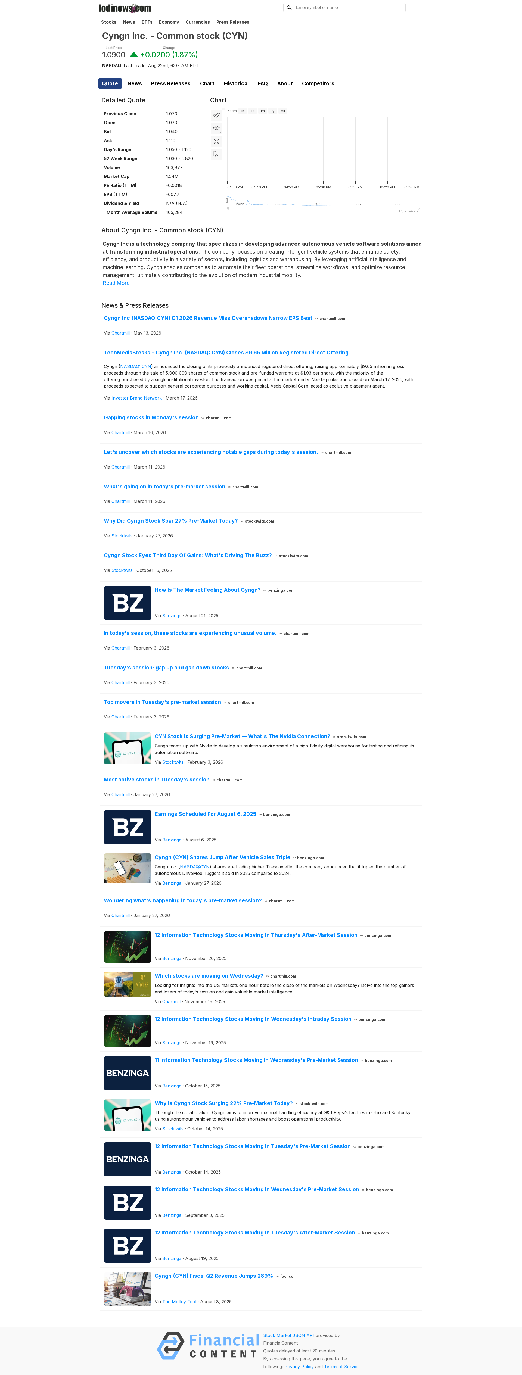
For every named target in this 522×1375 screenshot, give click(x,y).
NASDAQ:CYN (195, 866)
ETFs (147, 22)
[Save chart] (216, 154)
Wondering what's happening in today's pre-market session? (199, 900)
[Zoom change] (216, 128)
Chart (207, 83)
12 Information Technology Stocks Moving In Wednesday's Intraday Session (270, 1019)
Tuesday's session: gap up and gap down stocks (183, 667)
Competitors (318, 83)
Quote (110, 83)
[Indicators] (216, 115)
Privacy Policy (299, 1366)
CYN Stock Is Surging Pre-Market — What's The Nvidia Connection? (260, 736)
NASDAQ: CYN (135, 366)
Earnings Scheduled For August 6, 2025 (222, 814)
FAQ (263, 83)
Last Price (114, 48)
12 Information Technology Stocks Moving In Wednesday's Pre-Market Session (274, 1189)
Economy (169, 22)
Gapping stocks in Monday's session (168, 417)
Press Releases (232, 22)
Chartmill (120, 333)
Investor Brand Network (136, 398)
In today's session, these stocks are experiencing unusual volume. (206, 633)
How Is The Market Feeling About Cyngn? (225, 590)
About (285, 83)
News (129, 22)
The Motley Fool (179, 1301)
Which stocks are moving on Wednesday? (225, 975)
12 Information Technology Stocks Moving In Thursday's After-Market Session (273, 935)
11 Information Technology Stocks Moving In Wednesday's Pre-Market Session (273, 1060)
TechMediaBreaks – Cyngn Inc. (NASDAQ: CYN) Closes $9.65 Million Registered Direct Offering (226, 352)
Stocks (108, 22)
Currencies (198, 22)
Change (169, 48)
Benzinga (171, 615)
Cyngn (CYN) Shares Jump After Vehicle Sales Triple (239, 857)
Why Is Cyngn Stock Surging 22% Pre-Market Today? (242, 1103)
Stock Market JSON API (288, 1335)
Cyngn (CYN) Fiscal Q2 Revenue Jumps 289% (226, 1276)
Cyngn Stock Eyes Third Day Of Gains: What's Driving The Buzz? (206, 555)
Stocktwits (122, 535)
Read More (116, 283)
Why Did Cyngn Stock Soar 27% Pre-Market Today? (189, 520)
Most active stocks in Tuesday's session (173, 779)
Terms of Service (342, 1366)
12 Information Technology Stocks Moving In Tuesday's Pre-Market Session (270, 1146)
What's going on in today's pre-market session (181, 486)
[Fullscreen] (216, 141)
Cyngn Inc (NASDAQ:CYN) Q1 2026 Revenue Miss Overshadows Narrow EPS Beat (224, 318)
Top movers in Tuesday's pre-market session (179, 702)
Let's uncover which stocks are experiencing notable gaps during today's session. (227, 452)
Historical (236, 83)
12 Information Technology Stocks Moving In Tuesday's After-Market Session (272, 1232)
